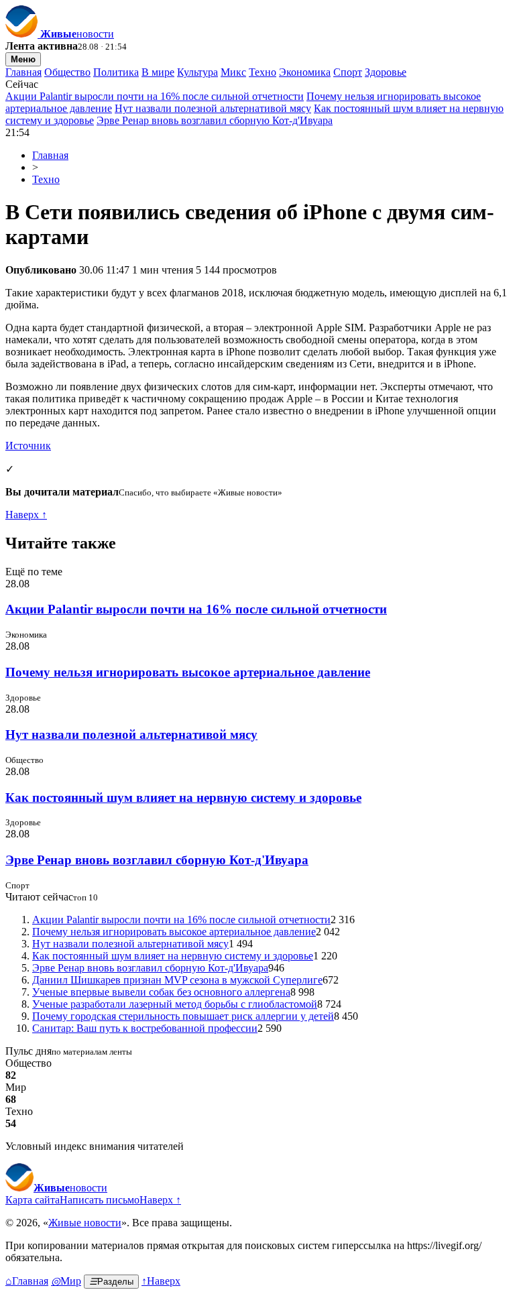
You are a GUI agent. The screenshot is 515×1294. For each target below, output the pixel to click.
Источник (28, 445)
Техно (262, 72)
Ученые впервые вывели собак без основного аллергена (161, 992)
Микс (233, 72)
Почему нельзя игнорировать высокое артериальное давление (187, 672)
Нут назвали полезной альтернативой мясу (213, 108)
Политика (116, 72)
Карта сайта (32, 1199)
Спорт (347, 72)
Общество (67, 72)
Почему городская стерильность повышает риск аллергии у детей (183, 1016)
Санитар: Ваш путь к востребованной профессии (145, 1028)
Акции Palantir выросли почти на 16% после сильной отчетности (154, 96)
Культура (197, 72)
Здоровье (385, 72)
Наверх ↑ (26, 514)
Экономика (305, 72)
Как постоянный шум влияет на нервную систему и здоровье (183, 797)
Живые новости (84, 1222)
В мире (157, 72)
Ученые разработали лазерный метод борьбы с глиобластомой (174, 1004)
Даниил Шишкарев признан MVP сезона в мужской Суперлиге (177, 980)
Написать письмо (99, 1199)
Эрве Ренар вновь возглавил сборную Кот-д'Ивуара (215, 120)
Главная (23, 72)
